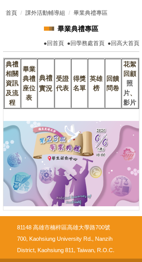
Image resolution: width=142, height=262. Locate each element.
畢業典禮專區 (90, 12)
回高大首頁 (125, 43)
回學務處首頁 (87, 43)
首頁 (11, 12)
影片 (129, 102)
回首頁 (55, 43)
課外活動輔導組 (45, 12)
